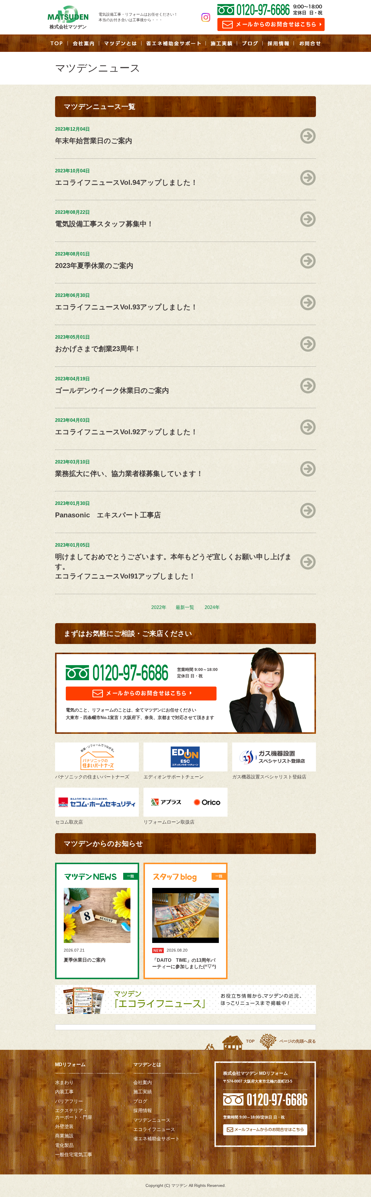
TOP (250, 1041)
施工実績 (142, 1091)
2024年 (212, 607)
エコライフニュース (154, 1129)
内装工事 (64, 1091)
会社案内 (142, 1082)
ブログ (140, 1101)
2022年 (158, 607)
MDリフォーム (70, 1064)
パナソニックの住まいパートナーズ (92, 776)
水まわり (64, 1082)
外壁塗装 (64, 1126)
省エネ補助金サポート (156, 1138)
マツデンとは (147, 1064)
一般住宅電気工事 (73, 1154)
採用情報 (142, 1110)
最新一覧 (185, 607)
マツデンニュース (151, 1120)
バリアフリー (69, 1101)
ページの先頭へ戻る (297, 1041)
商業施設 (64, 1135)
